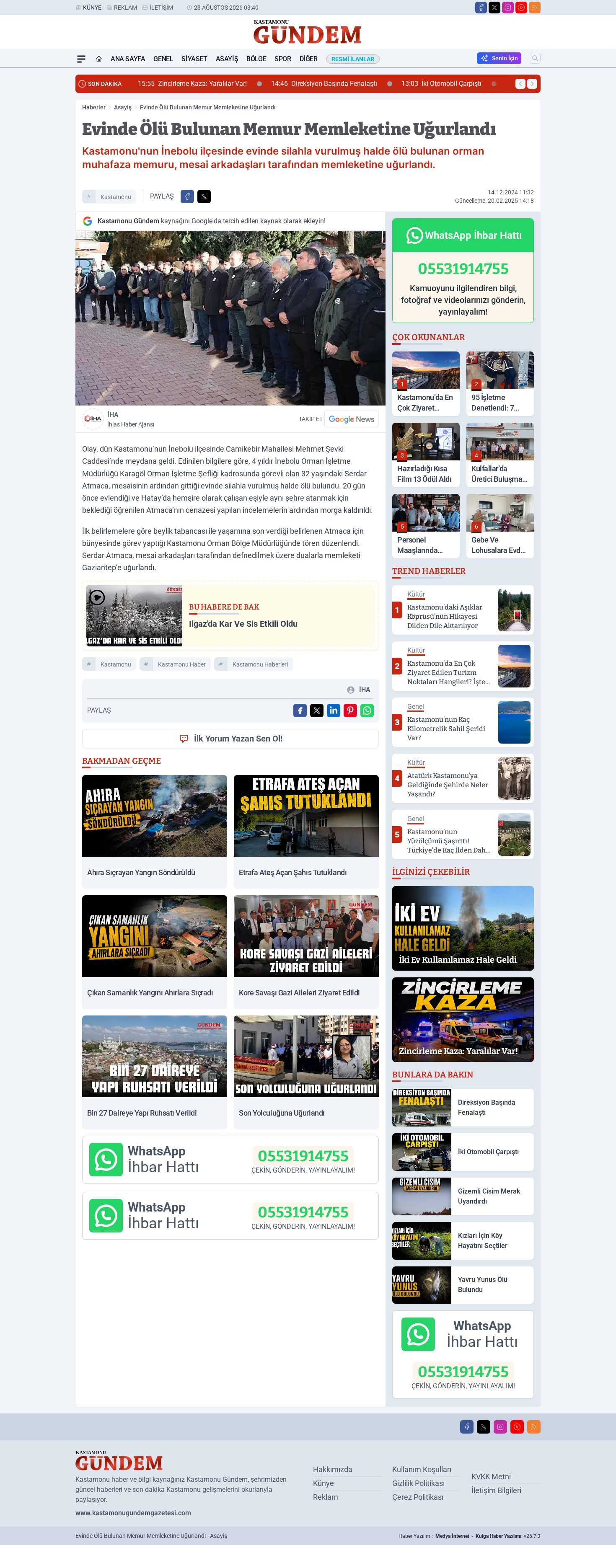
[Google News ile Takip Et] (351, 419)
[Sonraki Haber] (532, 84)
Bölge (256, 59)
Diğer (309, 59)
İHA (130, 419)
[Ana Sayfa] (99, 59)
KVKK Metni (491, 1476)
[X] (494, 7)
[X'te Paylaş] (204, 196)
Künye (92, 7)
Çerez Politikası (417, 1497)
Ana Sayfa (128, 59)
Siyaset (194, 59)
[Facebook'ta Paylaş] (187, 196)
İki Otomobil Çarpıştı (317, 84)
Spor (282, 59)
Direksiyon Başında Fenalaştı (200, 84)
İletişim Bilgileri (496, 1490)
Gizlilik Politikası (418, 1483)
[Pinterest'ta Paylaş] (350, 710)
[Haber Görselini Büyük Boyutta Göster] (230, 318)
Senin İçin (505, 58)
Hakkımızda (332, 1469)
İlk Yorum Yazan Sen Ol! (238, 739)
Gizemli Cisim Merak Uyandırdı (437, 84)
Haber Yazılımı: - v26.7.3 (470, 1536)
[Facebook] (481, 7)
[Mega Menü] (81, 59)
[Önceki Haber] (520, 84)
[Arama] (535, 58)
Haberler (94, 107)
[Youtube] (521, 7)
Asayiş (227, 59)
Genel (163, 59)
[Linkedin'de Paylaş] (333, 710)
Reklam (125, 7)
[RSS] (535, 7)
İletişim (161, 7)
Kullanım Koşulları (421, 1469)
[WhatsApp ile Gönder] (367, 710)
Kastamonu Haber (182, 664)
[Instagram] (508, 7)
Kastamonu (116, 197)
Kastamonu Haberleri (260, 664)
